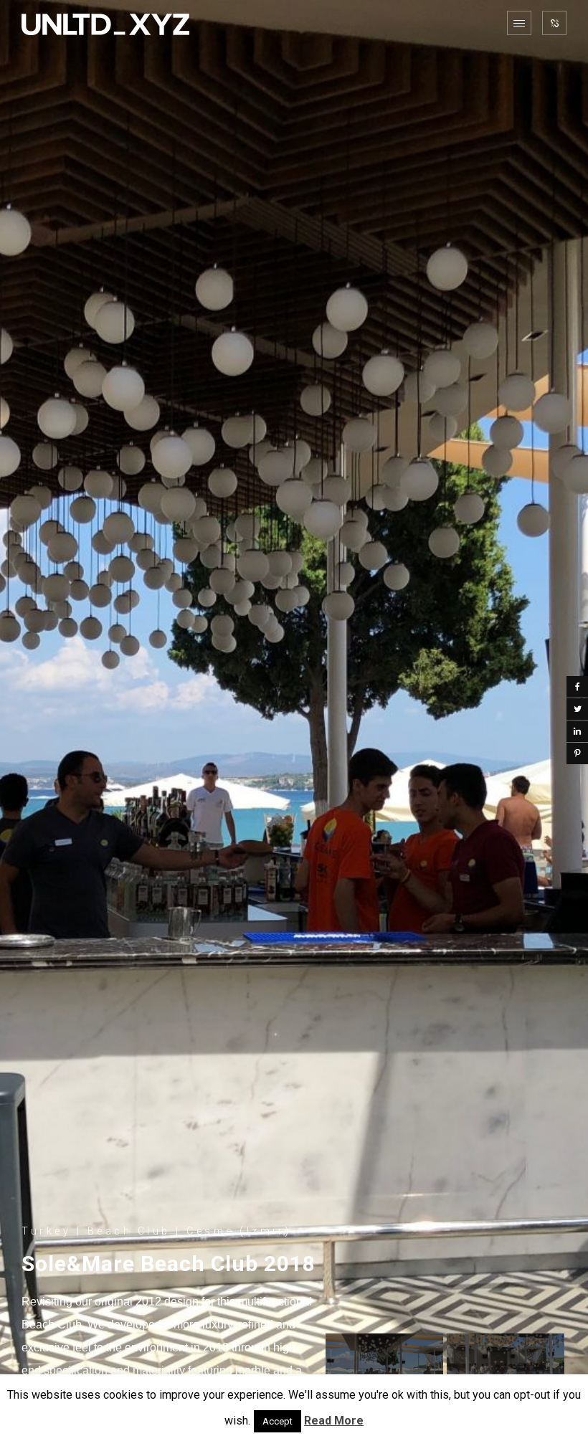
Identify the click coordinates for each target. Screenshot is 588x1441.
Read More (334, 1420)
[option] (294, 720)
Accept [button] (277, 1421)
